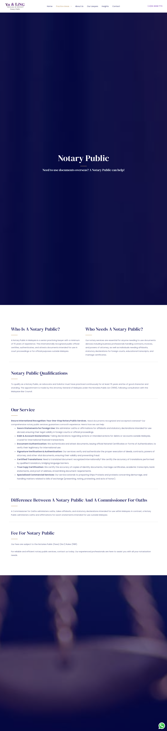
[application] (70, 6)
